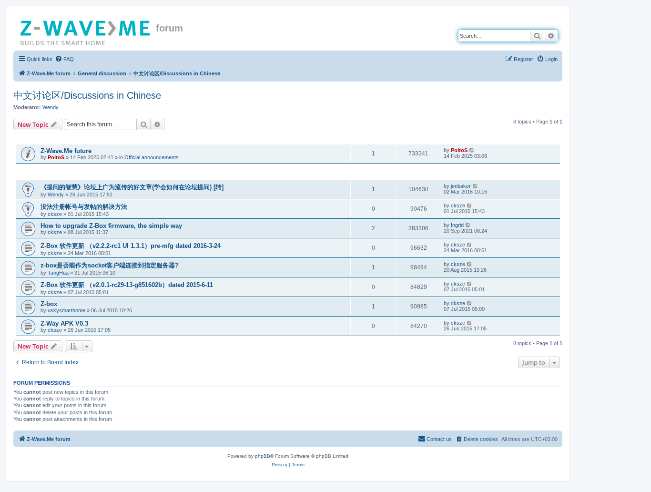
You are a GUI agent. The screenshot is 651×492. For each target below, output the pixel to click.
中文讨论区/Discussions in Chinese (87, 95)
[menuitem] (64, 59)
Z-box (49, 304)
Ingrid (457, 225)
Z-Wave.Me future (66, 150)
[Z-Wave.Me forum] (86, 31)
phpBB (262, 456)
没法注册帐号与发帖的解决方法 (84, 206)
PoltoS (56, 157)
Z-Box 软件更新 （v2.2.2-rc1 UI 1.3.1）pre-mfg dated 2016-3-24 (131, 245)
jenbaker (461, 186)
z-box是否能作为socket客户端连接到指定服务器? (110, 265)
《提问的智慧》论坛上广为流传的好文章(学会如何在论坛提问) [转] (132, 187)
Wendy (50, 107)
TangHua (58, 273)
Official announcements (151, 157)
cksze (55, 214)
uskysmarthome (66, 310)
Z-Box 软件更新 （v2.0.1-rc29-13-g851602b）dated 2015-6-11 (127, 284)
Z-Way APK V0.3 (64, 323)
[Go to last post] (472, 150)
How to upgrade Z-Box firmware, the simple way (111, 225)
